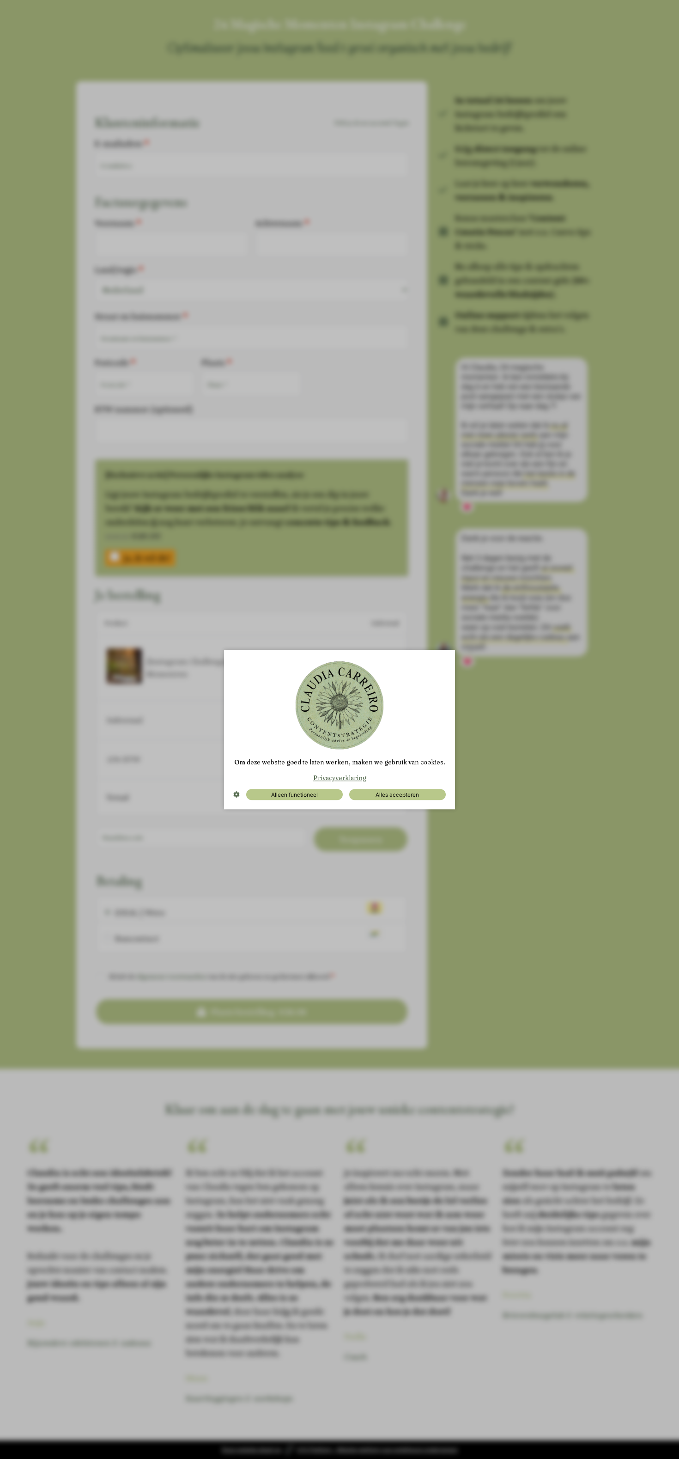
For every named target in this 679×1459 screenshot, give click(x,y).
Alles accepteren (397, 794)
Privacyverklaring (339, 777)
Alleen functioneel (294, 794)
